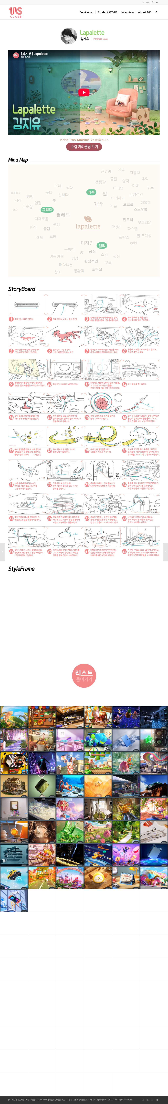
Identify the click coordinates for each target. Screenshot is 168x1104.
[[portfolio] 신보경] (165, 552)
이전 (16, 618)
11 (94, 656)
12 (97, 656)
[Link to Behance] (147, 2)
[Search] (156, 12)
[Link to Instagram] (142, 2)
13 (100, 656)
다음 (152, 618)
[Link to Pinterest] (152, 2)
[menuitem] (86, 12)
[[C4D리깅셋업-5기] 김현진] (2, 552)
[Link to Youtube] (157, 2)
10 (92, 656)
